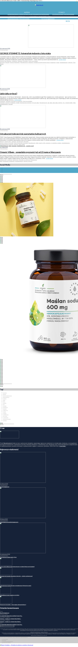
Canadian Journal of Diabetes (8, 103)
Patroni (44, 19)
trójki (74, 103)
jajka (51, 103)
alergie (6, 143)
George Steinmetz (15, 62)
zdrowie (70, 62)
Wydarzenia (34, 16)
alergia (2, 143)
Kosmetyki (62, 14)
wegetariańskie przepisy (6, 144)
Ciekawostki (7, 141)
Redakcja (15, 28)
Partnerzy (43, 16)
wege (57, 62)
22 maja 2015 (4, 147)
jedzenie (30, 62)
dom (4, 401)
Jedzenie (55, 14)
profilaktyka (5, 414)
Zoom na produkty (33, 61)
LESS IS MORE (41, 23)
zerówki (10, 104)
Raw (1, 161)
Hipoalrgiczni (31, 143)
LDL (64, 103)
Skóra (44, 14)
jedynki (60, 103)
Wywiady (25, 61)
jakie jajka (55, 103)
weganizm (53, 62)
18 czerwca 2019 (5, 89)
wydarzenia (5, 417)
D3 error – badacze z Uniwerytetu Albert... (10, 618)
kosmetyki (5, 407)
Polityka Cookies (7, 642)
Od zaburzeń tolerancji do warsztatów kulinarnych (23, 134)
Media (49, 16)
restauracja (6, 161)
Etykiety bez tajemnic (5, 61)
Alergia (27, 12)
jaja (48, 103)
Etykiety (62, 12)
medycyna (5, 410)
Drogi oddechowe (21, 14)
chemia (4, 398)
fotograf (7, 62)
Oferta (4, 640)
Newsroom (16, 160)
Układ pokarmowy (35, 14)
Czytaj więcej (62, 59)
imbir (37, 143)
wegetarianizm (64, 62)
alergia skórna (6, 397)
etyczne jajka (35, 103)
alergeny (5, 392)
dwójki (18, 103)
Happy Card (19, 23)
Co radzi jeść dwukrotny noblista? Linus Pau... (11, 615)
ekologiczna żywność (26, 103)
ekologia (2, 62)
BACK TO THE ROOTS (30, 23)
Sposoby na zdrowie (17, 16)
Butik (68, 21)
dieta (4, 400)
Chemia (68, 14)
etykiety (5, 406)
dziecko (4, 403)
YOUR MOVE (60, 23)
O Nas (10, 28)
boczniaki (10, 143)
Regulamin (5, 639)
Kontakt (16, 25)
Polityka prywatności (8, 641)
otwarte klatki (68, 103)
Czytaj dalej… (62, 446)
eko (4, 404)
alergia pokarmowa (7, 395)
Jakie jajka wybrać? (8, 93)
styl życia (5, 416)
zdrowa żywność (27, 161)
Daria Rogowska (18, 143)
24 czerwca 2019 (5, 48)
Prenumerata (23, 28)
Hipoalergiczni (24, 62)
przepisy (48, 143)
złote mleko (22, 144)
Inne (47, 14)
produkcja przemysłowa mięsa (42, 62)
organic (4, 413)
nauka (4, 411)
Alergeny (11, 14)
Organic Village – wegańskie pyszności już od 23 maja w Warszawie (30, 152)
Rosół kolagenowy (4, 613)
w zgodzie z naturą (56, 143)
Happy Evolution (34, 21)
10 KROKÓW (11, 23)
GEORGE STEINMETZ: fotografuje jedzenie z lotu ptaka (25, 53)
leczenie (4, 408)
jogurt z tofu (42, 143)
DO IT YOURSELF (51, 23)
